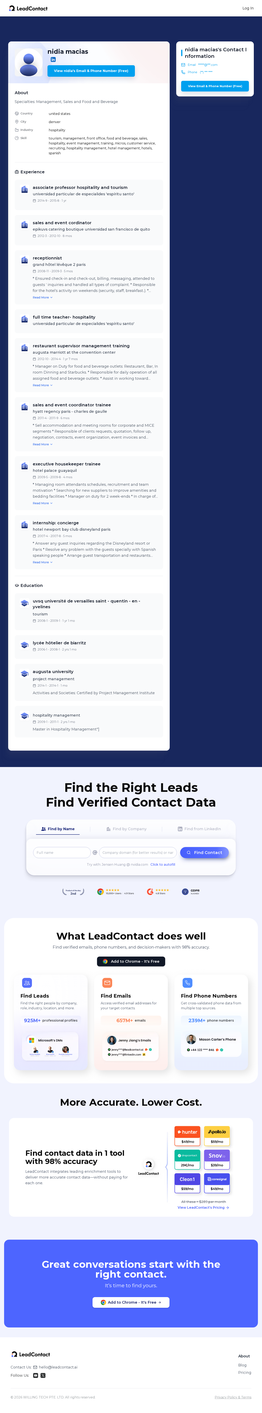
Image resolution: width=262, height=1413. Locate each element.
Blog (242, 1365)
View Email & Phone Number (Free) (215, 86)
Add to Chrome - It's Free (135, 961)
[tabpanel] (131, 857)
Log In (248, 8)
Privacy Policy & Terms (233, 1397)
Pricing (244, 1372)
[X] (43, 1375)
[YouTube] (35, 1375)
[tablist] (131, 829)
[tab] (58, 829)
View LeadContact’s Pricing (201, 1208)
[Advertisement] (131, 29)
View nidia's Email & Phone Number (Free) (91, 71)
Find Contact (208, 852)
